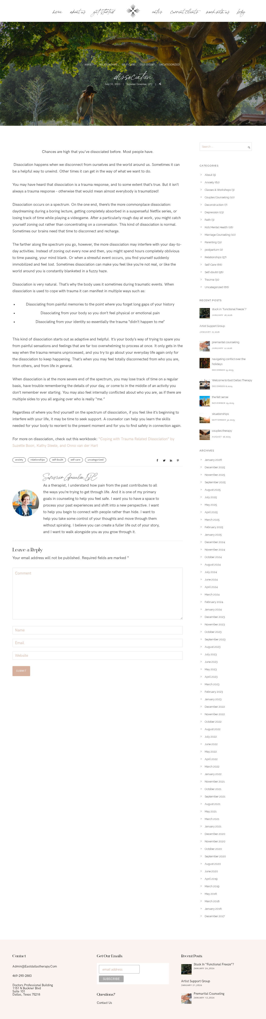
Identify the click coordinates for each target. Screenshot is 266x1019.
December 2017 (215, 916)
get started (103, 11)
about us (77, 11)
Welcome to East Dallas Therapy (232, 380)
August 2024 (213, 564)
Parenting (211, 242)
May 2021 (211, 811)
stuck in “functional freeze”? (229, 309)
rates (157, 11)
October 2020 (213, 848)
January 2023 (213, 699)
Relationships (108, 64)
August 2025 (212, 489)
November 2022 (215, 714)
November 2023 (215, 624)
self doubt (57, 459)
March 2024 (212, 594)
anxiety (19, 459)
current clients (184, 11)
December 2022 (215, 706)
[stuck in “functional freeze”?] (205, 313)
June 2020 (211, 871)
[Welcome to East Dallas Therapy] (205, 384)
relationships (38, 459)
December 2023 (215, 617)
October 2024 (213, 557)
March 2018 (212, 901)
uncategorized (95, 459)
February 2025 (214, 527)
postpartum (212, 249)
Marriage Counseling (217, 234)
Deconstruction (214, 204)
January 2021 (213, 826)
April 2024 (211, 587)
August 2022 (212, 729)
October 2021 (213, 789)
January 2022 (213, 774)
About (208, 174)
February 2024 (214, 602)
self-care (75, 459)
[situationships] (205, 418)
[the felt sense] (205, 401)
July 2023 (211, 654)
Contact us (104, 1003)
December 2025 (215, 467)
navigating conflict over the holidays (228, 361)
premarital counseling (225, 342)
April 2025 (211, 512)
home (57, 11)
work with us (217, 11)
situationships (220, 413)
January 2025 (213, 534)
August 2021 (212, 804)
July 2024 (211, 572)
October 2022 (213, 721)
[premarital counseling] (205, 346)
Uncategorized (169, 64)
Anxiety (90, 64)
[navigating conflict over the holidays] (205, 363)
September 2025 (215, 482)
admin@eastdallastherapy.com (34, 966)
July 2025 (211, 497)
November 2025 (215, 474)
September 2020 (215, 856)
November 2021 (215, 781)
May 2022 (211, 751)
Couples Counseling (217, 197)
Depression (212, 212)
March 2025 (212, 519)
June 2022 (211, 744)
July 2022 (211, 736)
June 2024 (211, 579)
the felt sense (220, 397)
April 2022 (211, 759)
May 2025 (211, 504)
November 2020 (215, 841)
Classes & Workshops (218, 189)
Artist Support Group (212, 326)
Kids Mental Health (216, 227)
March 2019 (212, 886)
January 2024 (213, 609)
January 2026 (213, 459)
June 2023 (211, 661)
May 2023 (211, 669)
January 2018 (213, 908)
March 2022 (212, 766)
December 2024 (215, 542)
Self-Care (129, 64)
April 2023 (211, 676)
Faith (208, 219)
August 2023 (212, 646)
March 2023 (212, 684)
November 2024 (215, 549)
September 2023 (215, 639)
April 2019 (211, 878)
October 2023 (213, 631)
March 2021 (212, 819)
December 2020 (215, 833)
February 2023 (214, 691)
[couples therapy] (205, 435)
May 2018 (211, 893)
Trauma (209, 279)
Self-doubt (147, 64)
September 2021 (215, 796)
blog (241, 11)
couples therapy (222, 430)
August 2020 (213, 863)
